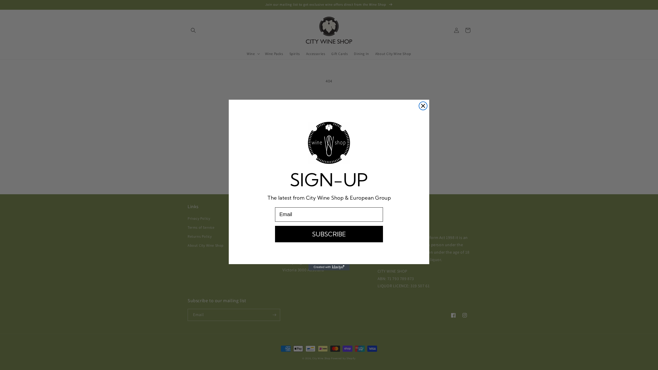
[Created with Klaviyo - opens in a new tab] (329, 267)
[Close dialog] (423, 106)
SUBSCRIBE (329, 234)
